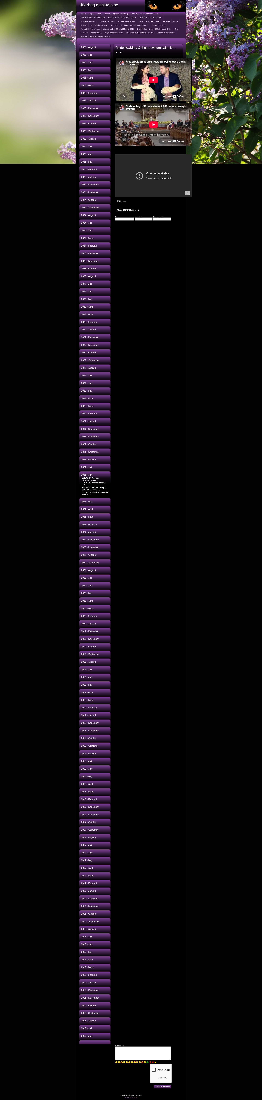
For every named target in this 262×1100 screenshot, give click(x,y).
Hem (99, 14)
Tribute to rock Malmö (100, 37)
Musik (175, 21)
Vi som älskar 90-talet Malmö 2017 (118, 29)
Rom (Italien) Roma (98, 25)
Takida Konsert (158, 25)
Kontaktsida (96, 33)
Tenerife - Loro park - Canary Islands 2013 (129, 25)
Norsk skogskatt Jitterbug (116, 14)
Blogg (83, 14)
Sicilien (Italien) (107, 21)
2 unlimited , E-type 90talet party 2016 (154, 29)
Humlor (84, 37)
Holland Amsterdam (127, 21)
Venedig (166, 21)
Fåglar (91, 14)
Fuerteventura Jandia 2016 (93, 18)
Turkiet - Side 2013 (89, 21)
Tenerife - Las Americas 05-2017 (146, 14)
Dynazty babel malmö (90, 29)
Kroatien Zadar (153, 21)
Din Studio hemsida (131, 1098)
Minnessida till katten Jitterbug (140, 33)
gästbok (84, 33)
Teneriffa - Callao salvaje (150, 18)
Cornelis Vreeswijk (166, 33)
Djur (176, 29)
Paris (141, 21)
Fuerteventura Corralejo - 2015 (122, 18)
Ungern (84, 25)
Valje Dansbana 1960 (114, 33)
